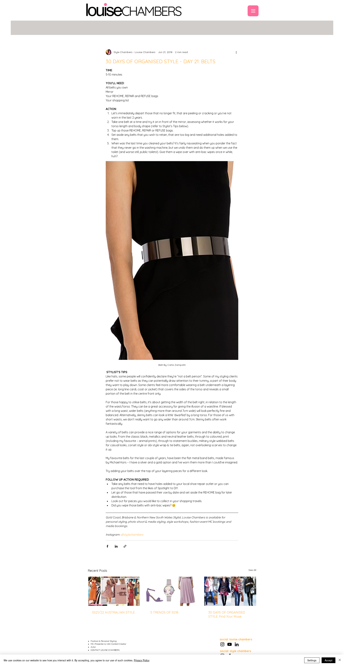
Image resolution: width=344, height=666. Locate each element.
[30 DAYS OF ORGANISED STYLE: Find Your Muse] (230, 591)
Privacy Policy (141, 660)
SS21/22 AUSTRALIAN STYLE (113, 612)
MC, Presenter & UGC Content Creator (108, 644)
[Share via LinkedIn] (116, 546)
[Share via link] (125, 546)
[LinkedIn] (236, 644)
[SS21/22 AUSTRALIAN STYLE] (114, 591)
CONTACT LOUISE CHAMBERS (105, 650)
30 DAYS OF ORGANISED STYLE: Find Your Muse (226, 614)
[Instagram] (222, 644)
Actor (93, 647)
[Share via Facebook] (107, 546)
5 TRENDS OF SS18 (164, 612)
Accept (328, 660)
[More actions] (236, 52)
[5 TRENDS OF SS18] (172, 591)
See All (252, 570)
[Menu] (253, 10)
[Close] (340, 660)
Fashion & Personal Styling (104, 641)
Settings (311, 660)
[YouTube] (229, 644)
